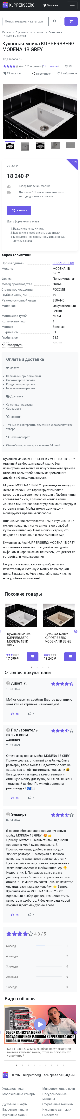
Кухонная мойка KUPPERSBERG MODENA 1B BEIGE (58, 637)
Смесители (50, 1115)
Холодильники (12, 1089)
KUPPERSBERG (63, 263)
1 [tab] (31, 667)
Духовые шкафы (15, 1104)
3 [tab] (43, 667)
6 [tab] (46, 1065)
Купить (21, 210)
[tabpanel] (21, 630)
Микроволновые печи (58, 1089)
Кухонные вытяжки (56, 1109)
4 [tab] (49, 667)
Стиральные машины (58, 1104)
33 (16, 915)
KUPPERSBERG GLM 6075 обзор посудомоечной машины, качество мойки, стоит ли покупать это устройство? (39, 1052)
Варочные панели (15, 1109)
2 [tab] (37, 667)
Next (76, 631)
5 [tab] (40, 1065)
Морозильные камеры (19, 1094)
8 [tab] (57, 1065)
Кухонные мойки (14, 1115)
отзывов (50, 66)
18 (16, 714)
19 (16, 798)
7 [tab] (52, 1065)
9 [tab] (63, 1065)
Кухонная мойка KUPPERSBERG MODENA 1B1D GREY (18, 639)
